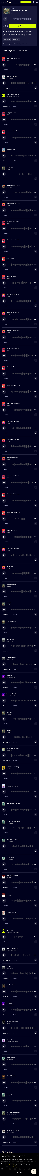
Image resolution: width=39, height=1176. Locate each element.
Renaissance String (12, 1021)
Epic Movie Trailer (12, 530)
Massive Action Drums (13, 330)
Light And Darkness (12, 785)
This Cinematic (11, 1057)
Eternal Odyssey (11, 1076)
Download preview (8, 44)
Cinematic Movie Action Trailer (13, 240)
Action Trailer (10, 258)
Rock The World (11, 276)
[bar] (37, 2)
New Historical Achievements (13, 1112)
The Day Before (11, 912)
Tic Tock (9, 966)
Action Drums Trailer (13, 476)
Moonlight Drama (12, 76)
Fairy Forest (10, 1039)
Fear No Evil (10, 167)
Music (12, 8)
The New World (11, 621)
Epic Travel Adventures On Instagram (13, 94)
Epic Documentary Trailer (13, 457)
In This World (10, 857)
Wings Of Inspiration (13, 1130)
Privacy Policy (12, 1165)
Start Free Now (26, 2)
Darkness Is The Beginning (13, 767)
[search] (33, 2)
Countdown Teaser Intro (13, 748)
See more (29, 31)
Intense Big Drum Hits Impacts (13, 439)
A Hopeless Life (11, 113)
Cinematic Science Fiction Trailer (13, 221)
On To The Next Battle (13, 821)
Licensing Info (22, 50)
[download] (35, 69)
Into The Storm (11, 985)
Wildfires (9, 712)
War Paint (9, 730)
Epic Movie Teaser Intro (13, 512)
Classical (7, 39)
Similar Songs (9, 50)
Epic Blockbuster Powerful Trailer (13, 385)
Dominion (9, 1003)
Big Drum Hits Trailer (13, 349)
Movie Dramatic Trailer (13, 185)
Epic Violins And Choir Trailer (13, 403)
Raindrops (10, 894)
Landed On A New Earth (13, 803)
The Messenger (11, 584)
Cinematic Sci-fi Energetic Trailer (13, 494)
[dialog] (19, 1164)
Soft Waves (10, 930)
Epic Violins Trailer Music (13, 58)
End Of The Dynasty (13, 875)
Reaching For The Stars (13, 839)
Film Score (16, 39)
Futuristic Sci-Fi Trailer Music (13, 421)
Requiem (9, 675)
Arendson (14, 13)
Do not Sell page (13, 1166)
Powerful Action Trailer (13, 203)
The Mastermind (11, 657)
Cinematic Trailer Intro (13, 367)
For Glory (9, 1094)
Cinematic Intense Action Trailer (13, 294)
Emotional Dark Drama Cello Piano (13, 131)
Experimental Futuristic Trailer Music (13, 312)
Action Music (10, 566)
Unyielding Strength (12, 948)
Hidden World (10, 639)
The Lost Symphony (12, 694)
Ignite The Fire (11, 149)
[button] (19, 1169)
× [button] (37, 1155)
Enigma (9, 603)
